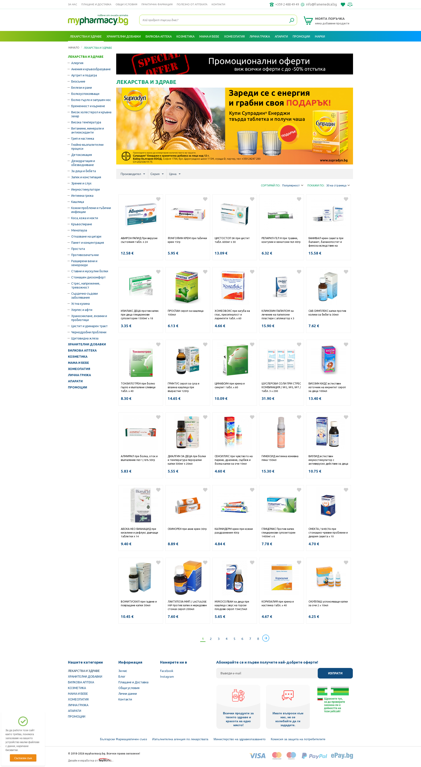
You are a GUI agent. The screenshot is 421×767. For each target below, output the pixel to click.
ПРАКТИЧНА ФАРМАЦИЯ (157, 4)
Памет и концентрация (87, 242)
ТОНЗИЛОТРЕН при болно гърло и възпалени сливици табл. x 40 (138, 387)
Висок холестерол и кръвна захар (91, 114)
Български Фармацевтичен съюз (123, 739)
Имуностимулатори (85, 189)
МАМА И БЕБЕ (78, 363)
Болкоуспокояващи (85, 94)
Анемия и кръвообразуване (91, 69)
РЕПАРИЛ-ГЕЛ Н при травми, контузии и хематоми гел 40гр (281, 240)
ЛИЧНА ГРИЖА (79, 375)
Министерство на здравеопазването (240, 739)
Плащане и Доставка (96, 4)
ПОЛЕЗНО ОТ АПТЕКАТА (192, 4)
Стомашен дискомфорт (88, 277)
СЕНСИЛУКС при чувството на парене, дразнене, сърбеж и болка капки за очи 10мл (234, 459)
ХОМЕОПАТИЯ (79, 369)
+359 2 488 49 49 (287, 4)
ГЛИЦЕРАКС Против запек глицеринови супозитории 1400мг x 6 (278, 532)
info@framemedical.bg (321, 4)
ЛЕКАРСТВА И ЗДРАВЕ (85, 56)
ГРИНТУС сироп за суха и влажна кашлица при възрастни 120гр (183, 387)
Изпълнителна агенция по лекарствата (180, 739)
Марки (320, 36)
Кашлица (77, 202)
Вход (348, 47)
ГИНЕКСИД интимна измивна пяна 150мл (280, 458)
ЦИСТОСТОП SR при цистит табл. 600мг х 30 (232, 240)
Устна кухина (80, 303)
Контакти (218, 4)
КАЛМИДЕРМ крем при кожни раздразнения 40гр (234, 530)
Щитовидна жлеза (84, 338)
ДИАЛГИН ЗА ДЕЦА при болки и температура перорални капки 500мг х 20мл (187, 459)
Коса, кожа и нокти (84, 218)
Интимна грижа (82, 195)
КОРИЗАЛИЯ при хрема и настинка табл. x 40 (278, 603)
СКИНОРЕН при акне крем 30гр (187, 529)
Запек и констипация (86, 177)
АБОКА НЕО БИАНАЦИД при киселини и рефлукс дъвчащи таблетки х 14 (139, 532)
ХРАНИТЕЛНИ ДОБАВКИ (87, 344)
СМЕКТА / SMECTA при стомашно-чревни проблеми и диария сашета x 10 (328, 532)
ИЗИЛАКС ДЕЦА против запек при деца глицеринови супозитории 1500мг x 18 (140, 314)
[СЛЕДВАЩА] (265, 638)
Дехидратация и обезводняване (83, 163)
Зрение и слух (81, 183)
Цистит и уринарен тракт (89, 326)
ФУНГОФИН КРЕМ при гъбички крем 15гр (187, 240)
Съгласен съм (23, 758)
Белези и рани (81, 87)
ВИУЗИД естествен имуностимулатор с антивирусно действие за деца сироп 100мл (328, 460)
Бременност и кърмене (88, 106)
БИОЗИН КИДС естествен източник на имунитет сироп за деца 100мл (327, 387)
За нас (72, 4)
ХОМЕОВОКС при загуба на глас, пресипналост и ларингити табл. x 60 (232, 314)
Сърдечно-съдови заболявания (84, 295)
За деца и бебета (83, 171)
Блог (121, 676)
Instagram (167, 676)
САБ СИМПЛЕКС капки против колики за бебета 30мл (327, 312)
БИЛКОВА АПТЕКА (82, 350)
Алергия (77, 63)
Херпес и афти (81, 310)
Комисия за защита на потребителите (298, 739)
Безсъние (78, 81)
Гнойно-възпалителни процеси (87, 146)
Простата (78, 249)
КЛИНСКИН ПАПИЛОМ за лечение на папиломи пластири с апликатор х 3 (278, 314)
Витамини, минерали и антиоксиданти (87, 130)
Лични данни (127, 693)
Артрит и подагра (84, 75)
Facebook (166, 671)
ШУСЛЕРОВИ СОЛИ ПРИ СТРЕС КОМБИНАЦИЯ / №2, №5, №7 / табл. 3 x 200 (281, 387)
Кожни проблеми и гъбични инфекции (91, 210)
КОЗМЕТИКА (77, 356)
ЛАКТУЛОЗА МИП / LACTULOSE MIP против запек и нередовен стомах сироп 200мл (187, 605)
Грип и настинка (82, 138)
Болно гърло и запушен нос (91, 100)
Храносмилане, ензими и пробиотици (89, 318)
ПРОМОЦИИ (77, 387)
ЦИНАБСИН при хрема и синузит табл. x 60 (230, 385)
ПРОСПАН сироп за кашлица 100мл (185, 312)
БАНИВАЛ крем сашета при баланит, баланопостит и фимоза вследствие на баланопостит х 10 (326, 242)
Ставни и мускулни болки (89, 271)
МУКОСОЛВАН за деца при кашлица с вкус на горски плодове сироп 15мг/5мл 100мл (232, 606)
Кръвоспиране (81, 224)
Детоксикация (81, 155)
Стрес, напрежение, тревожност (85, 285)
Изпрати (335, 673)
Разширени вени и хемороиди (84, 263)
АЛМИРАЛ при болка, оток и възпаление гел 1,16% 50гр (139, 458)
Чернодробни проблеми (88, 332)
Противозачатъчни (85, 255)
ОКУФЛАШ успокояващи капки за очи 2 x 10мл (328, 603)
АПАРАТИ (75, 381)
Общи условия (126, 4)
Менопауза (79, 230)
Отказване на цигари (86, 236)
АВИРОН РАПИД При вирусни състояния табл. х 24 (139, 240)
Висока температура (86, 122)
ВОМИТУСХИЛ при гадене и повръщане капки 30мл (139, 603)
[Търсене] (291, 20)
